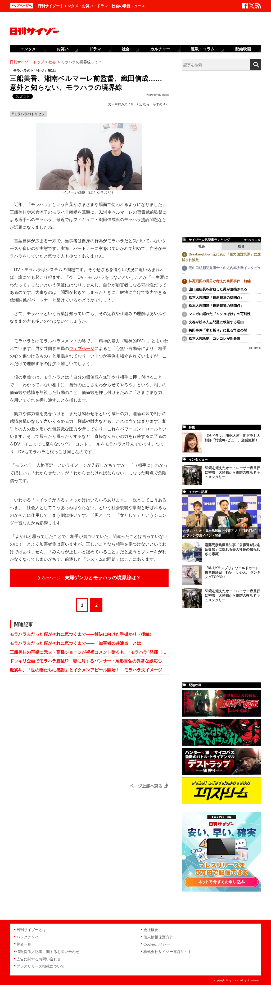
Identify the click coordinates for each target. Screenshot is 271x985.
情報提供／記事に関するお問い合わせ (47, 952)
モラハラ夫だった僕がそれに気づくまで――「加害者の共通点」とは (75, 643)
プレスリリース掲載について (40, 966)
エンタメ (28, 49)
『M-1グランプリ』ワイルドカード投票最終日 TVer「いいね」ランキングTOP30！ (232, 572)
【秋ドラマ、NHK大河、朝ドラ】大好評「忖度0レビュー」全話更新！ (232, 438)
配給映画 (243, 49)
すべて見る (250, 240)
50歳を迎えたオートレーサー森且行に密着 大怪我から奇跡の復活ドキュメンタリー (232, 472)
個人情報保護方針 (158, 937)
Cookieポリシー (156, 944)
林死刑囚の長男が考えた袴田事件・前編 (220, 281)
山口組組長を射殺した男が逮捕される (218, 289)
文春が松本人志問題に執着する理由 (216, 322)
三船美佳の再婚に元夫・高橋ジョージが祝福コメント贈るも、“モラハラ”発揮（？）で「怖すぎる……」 (89, 652)
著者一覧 (23, 944)
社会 (201, 246)
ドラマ (95, 49)
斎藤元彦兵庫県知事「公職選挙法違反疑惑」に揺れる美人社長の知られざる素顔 (232, 549)
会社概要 (150, 930)
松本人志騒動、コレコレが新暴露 (214, 338)
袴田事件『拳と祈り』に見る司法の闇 (218, 330)
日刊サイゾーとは (31, 930)
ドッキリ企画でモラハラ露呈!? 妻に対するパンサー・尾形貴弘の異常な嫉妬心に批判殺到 (89, 661)
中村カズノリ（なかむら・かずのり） (142, 104)
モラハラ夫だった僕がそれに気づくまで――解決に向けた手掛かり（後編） (82, 634)
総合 (241, 246)
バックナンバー (29, 937)
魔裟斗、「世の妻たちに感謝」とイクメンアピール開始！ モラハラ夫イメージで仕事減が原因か (89, 670)
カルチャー (160, 49)
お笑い (63, 49)
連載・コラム (203, 49)
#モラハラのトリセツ (28, 114)
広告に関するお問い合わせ (38, 959)
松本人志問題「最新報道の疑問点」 (216, 297)
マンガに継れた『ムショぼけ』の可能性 (220, 314)
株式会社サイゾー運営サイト (167, 952)
